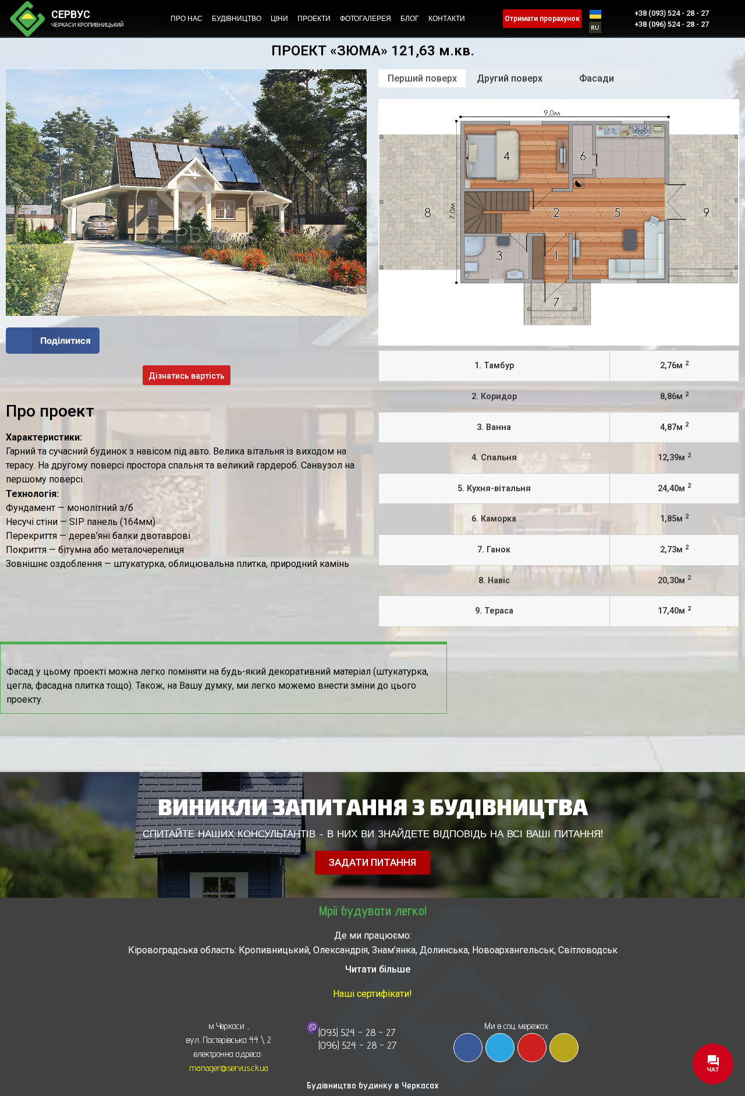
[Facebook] (468, 1047)
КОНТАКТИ (446, 19)
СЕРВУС (70, 14)
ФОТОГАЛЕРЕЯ (365, 19)
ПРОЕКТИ (314, 19)
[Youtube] (532, 1047)
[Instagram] (564, 1047)
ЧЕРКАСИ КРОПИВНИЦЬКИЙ (87, 25)
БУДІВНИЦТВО (236, 19)
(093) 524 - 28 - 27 (357, 1032)
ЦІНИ (279, 19)
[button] (53, 340)
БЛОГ (409, 19)
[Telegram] (500, 1047)
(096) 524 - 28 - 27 (357, 1045)
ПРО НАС (187, 19)
